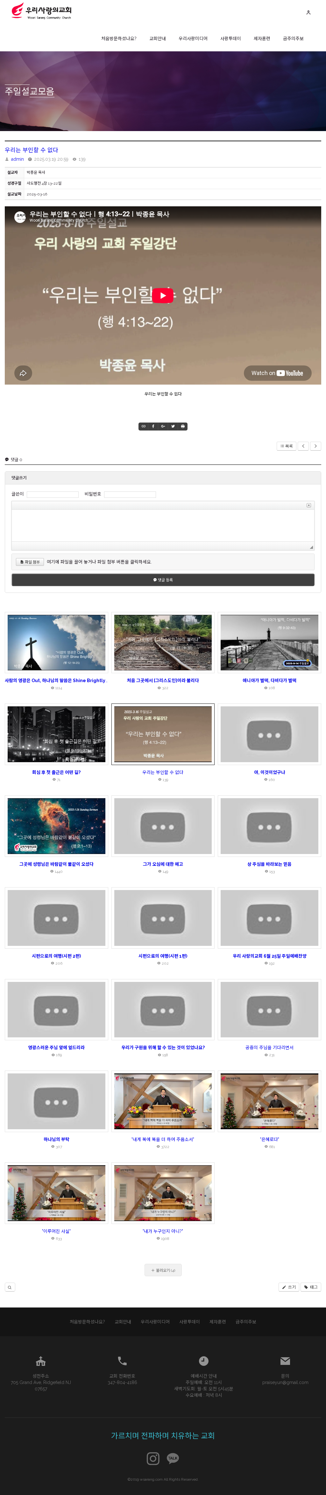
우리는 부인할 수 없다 (31, 150)
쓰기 (291, 1287)
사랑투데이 (230, 38)
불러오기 (165, 1270)
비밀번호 (93, 494)
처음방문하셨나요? (119, 38)
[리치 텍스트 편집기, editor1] (163, 525)
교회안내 (157, 38)
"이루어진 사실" (56, 1231)
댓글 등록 (165, 580)
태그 (313, 1287)
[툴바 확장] (309, 505)
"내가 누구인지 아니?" (163, 1231)
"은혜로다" (269, 1139)
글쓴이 (17, 494)
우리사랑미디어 (193, 38)
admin (17, 159)
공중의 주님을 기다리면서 (269, 1047)
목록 (289, 446)
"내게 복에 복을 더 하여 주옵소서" (162, 1139)
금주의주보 (293, 38)
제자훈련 (262, 38)
